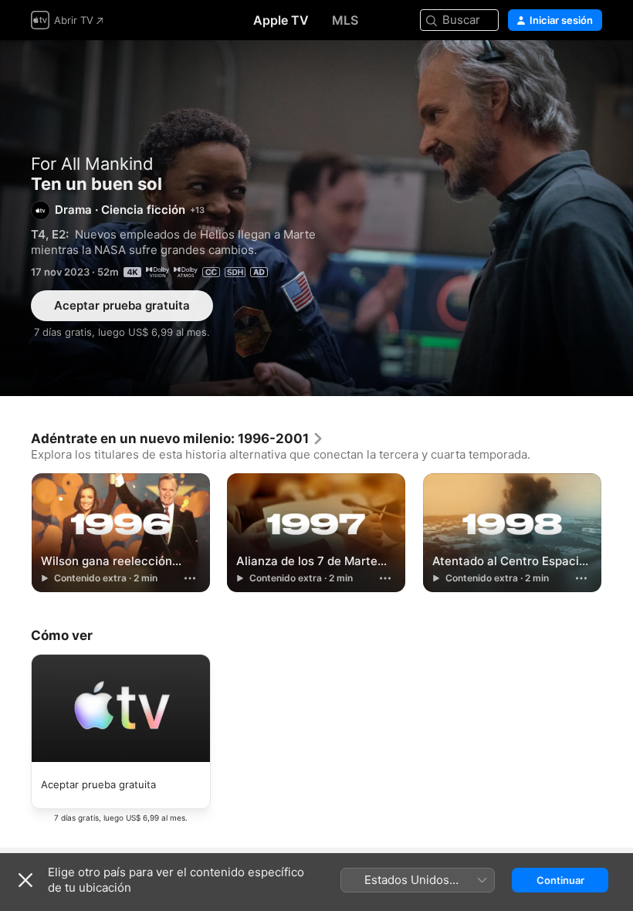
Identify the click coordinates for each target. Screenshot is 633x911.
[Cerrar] (25, 880)
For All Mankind (92, 164)
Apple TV (281, 20)
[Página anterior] (15, 531)
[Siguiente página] (617, 531)
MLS (345, 20)
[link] (177, 438)
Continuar (560, 880)
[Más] (190, 578)
